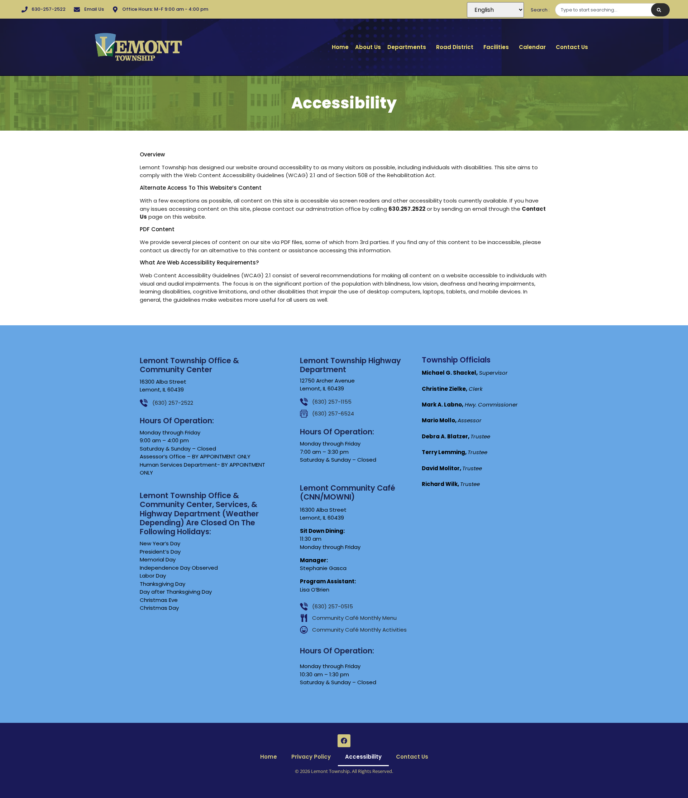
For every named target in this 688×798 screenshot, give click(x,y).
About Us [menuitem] (368, 47)
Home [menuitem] (340, 47)
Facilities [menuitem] (496, 47)
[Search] (660, 9)
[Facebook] (344, 740)
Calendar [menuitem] (532, 47)
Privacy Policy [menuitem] (311, 756)
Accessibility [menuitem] (363, 756)
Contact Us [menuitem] (572, 47)
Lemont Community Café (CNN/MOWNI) (347, 492)
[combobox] (612, 9)
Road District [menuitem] (454, 47)
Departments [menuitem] (406, 47)
